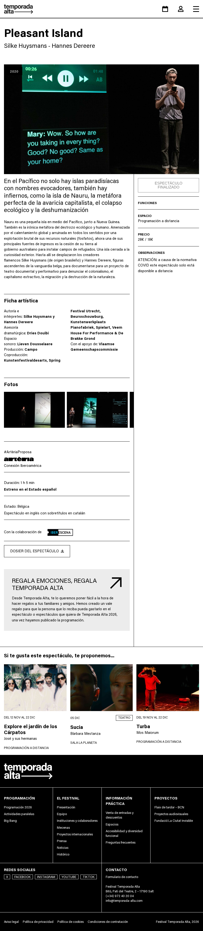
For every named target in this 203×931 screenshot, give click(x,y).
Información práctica (119, 801)
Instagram (46, 877)
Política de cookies (70, 922)
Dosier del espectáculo (34, 551)
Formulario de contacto (122, 877)
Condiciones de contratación (108, 922)
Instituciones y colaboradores (77, 821)
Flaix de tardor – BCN (169, 807)
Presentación (66, 807)
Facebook (22, 877)
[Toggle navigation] (196, 9)
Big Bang (10, 821)
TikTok (89, 877)
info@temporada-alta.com (124, 901)
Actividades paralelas (19, 814)
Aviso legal (11, 922)
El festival (68, 798)
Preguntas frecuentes (120, 842)
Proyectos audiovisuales (171, 814)
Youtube (69, 877)
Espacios (112, 824)
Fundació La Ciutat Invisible (173, 821)
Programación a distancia (158, 220)
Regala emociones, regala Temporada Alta (54, 584)
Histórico (63, 854)
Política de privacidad (38, 922)
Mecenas (63, 827)
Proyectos (166, 798)
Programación (19, 798)
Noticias (62, 848)
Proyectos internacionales (75, 834)
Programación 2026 (18, 807)
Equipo (62, 814)
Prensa (62, 841)
